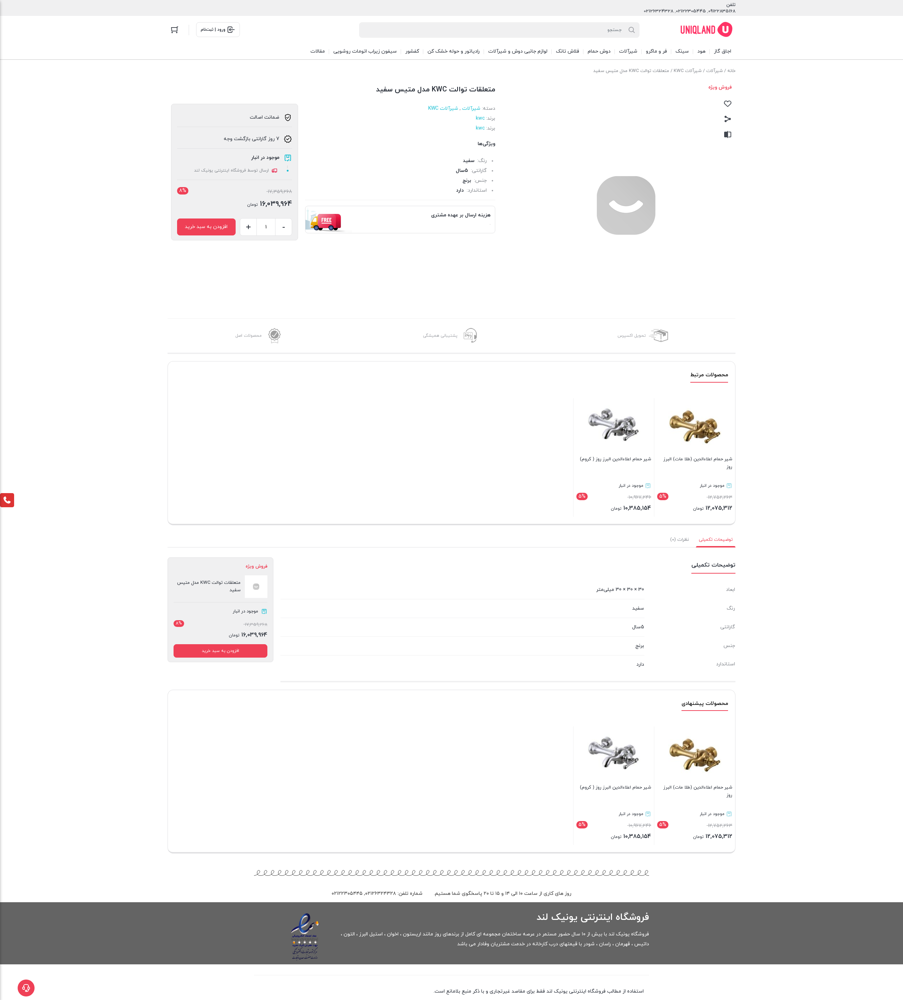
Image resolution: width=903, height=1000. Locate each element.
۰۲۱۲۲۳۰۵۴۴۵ (347, 893)
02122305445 (691, 11)
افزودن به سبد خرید (206, 226)
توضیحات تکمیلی (716, 540)
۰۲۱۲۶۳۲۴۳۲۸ (380, 893)
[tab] (715, 539)
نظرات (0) (679, 540)
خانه (731, 71)
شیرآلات (714, 71)
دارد (460, 190)
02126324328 (658, 11)
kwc (480, 118)
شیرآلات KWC (688, 71)
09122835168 (721, 11)
